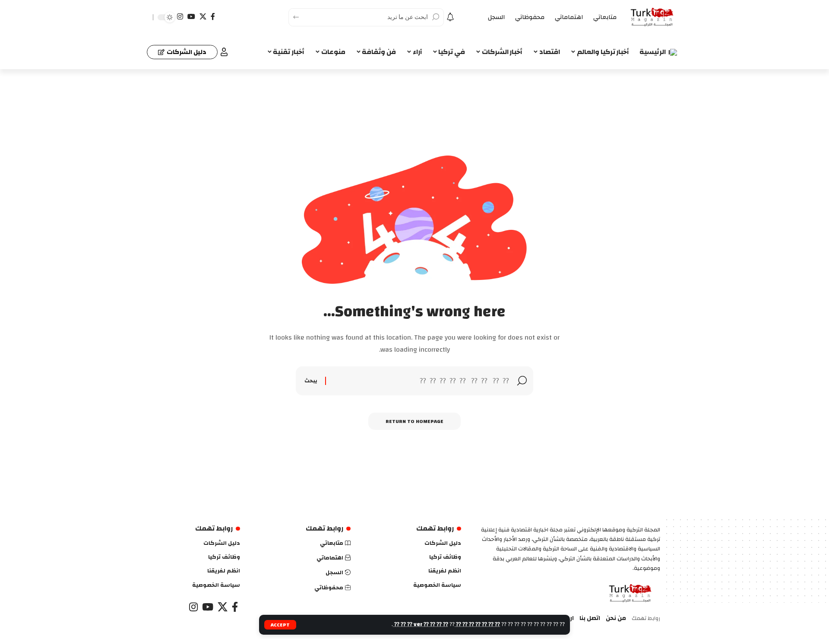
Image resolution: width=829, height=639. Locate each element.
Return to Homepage (414, 421)
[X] (203, 16)
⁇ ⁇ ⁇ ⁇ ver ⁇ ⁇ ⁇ (420, 624)
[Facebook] (213, 16)
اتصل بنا (589, 618)
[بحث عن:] (421, 380)
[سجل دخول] (224, 52)
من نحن (616, 618)
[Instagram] (180, 16)
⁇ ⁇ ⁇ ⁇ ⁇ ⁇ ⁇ (477, 624)
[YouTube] (191, 16)
